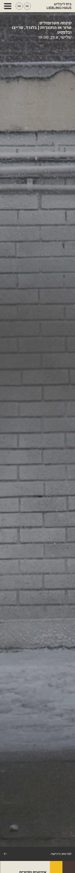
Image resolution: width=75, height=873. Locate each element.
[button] (7, 6)
